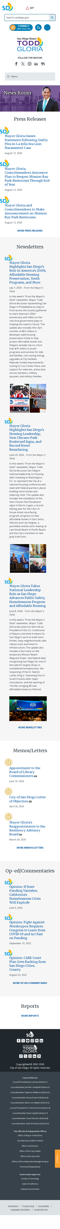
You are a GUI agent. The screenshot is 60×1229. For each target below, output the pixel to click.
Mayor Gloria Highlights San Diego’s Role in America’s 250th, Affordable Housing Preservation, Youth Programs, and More (27, 272)
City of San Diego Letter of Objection (27, 799)
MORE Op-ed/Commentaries (30, 983)
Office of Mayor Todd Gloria (30, 1135)
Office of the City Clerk (30, 1156)
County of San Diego (30, 1178)
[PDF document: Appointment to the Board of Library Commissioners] (8, 762)
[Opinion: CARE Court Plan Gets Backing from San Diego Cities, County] (8, 952)
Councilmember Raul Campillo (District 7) (30, 1113)
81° (30, 8)
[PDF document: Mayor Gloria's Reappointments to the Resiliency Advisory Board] (8, 816)
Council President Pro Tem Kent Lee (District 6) (30, 1108)
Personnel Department (30, 1166)
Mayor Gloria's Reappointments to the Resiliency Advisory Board (27, 828)
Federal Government (30, 1189)
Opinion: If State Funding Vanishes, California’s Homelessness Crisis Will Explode (25, 894)
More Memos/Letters (30, 847)
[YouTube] (27, 1040)
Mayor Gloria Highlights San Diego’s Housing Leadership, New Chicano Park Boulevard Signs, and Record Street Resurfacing (26, 438)
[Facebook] (16, 63)
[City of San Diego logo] (7, 6)
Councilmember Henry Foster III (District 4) (30, 1097)
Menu (14, 76)
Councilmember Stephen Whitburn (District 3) (30, 1092)
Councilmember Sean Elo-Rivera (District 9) (30, 1123)
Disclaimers (13, 1206)
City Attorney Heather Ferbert (30, 1140)
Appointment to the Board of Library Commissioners (24, 772)
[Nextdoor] (42, 63)
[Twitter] (22, 63)
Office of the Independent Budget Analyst (30, 1161)
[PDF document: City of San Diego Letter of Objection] (8, 791)
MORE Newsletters (30, 727)
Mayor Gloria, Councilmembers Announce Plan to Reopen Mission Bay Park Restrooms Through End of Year (27, 176)
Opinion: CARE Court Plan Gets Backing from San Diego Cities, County (27, 964)
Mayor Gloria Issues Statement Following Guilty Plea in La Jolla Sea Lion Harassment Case (26, 142)
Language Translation (20, 1209)
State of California (30, 1183)
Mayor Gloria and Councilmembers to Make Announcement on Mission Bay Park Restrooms (26, 211)
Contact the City (41, 1209)
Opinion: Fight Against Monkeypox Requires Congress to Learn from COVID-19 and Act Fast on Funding (27, 930)
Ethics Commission (30, 1146)
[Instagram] (29, 63)
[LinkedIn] (36, 63)
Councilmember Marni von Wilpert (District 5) (30, 1102)
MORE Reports (30, 1015)
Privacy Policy (28, 1206)
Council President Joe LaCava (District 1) (30, 1082)
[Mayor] (30, 43)
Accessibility (43, 1206)
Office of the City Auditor (30, 1151)
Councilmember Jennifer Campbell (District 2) (30, 1087)
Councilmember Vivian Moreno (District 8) (30, 1118)
